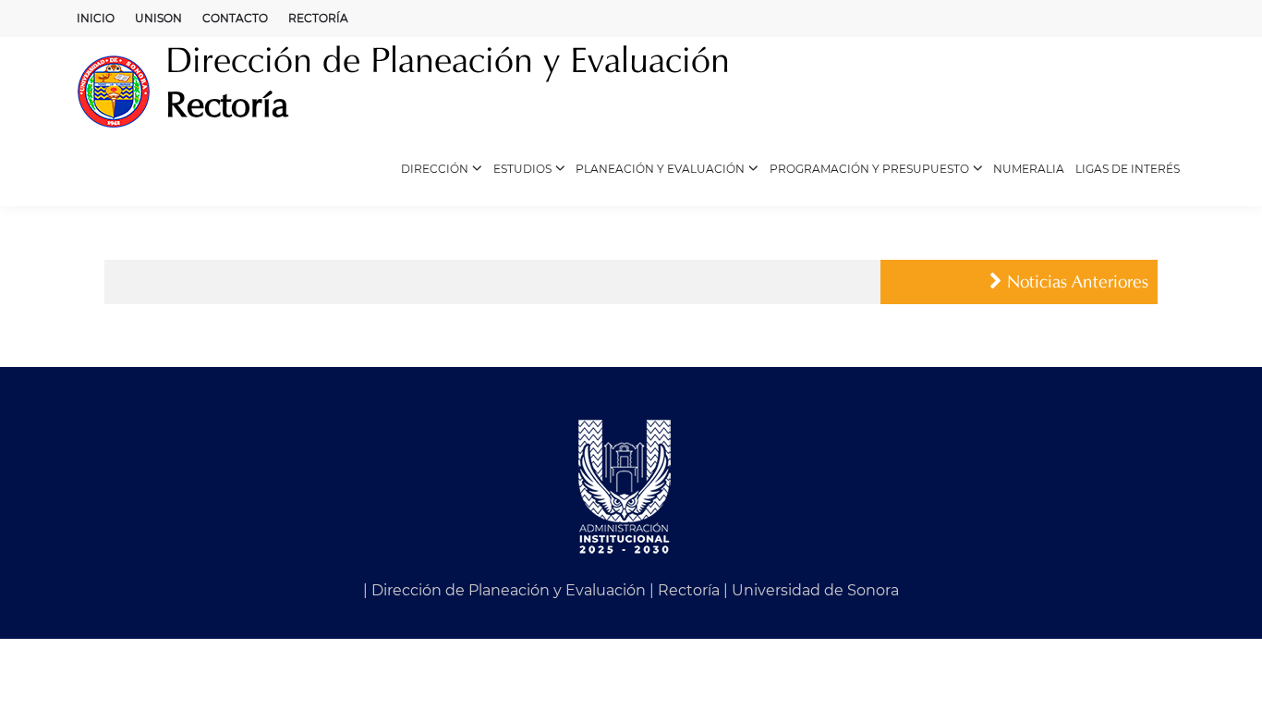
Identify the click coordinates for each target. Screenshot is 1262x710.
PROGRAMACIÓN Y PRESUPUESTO (869, 169)
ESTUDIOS (522, 169)
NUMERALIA (1028, 169)
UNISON (158, 18)
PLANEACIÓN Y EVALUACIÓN (660, 169)
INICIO (96, 18)
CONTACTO (235, 18)
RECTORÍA (318, 18)
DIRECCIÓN (434, 169)
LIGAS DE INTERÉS (1127, 169)
